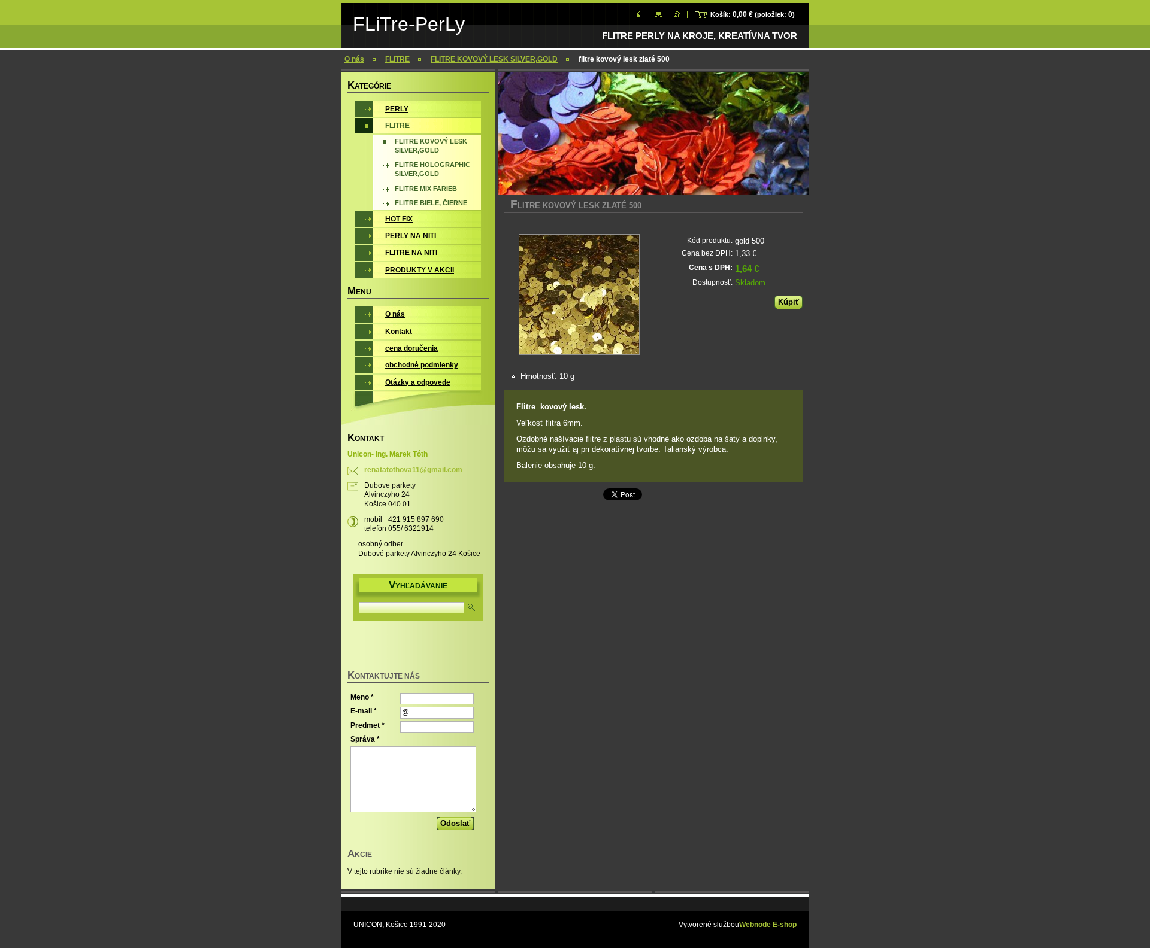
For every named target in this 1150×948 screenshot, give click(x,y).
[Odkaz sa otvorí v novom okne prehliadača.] (578, 295)
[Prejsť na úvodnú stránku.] (639, 14)
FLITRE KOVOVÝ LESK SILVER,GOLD (494, 59)
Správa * (365, 739)
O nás (354, 59)
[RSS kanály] (677, 14)
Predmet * (367, 725)
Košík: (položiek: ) (752, 14)
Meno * (362, 697)
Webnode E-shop (768, 924)
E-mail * (363, 711)
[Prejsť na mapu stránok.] (658, 14)
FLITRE (397, 59)
